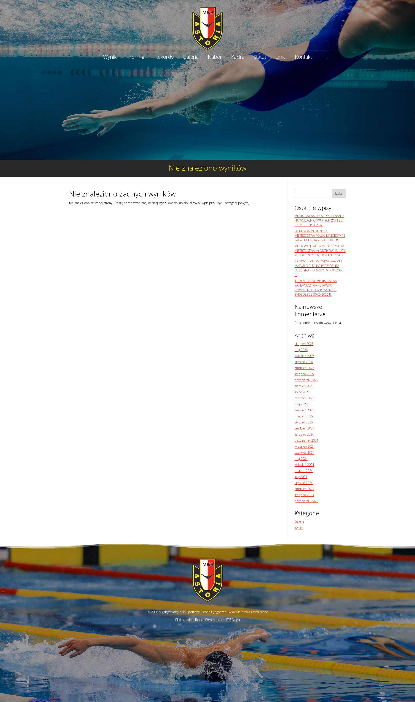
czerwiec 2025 (304, 398)
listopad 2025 (304, 374)
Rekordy (164, 57)
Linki (280, 57)
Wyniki (110, 57)
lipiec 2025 (302, 392)
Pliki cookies (184, 619)
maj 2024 (301, 458)
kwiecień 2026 (304, 356)
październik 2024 (306, 440)
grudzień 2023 (304, 489)
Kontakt (303, 57)
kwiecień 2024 (304, 465)
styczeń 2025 (304, 422)
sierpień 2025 (304, 386)
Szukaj (338, 193)
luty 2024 (301, 477)
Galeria (191, 57)
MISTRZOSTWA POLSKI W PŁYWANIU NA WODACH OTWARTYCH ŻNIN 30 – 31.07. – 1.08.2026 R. (320, 220)
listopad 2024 (304, 434)
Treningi (136, 57)
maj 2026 (301, 350)
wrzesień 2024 (304, 446)
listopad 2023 (304, 495)
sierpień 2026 (304, 344)
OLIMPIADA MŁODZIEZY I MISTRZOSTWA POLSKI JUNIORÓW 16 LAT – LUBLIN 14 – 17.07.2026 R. (320, 235)
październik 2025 (306, 380)
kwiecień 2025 (304, 410)
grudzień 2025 (304, 368)
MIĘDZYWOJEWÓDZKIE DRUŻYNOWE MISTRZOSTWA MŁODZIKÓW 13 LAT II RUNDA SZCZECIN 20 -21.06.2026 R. (320, 250)
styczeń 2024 (304, 483)
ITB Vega (233, 619)
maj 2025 (301, 404)
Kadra (237, 57)
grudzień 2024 (304, 428)
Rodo (199, 619)
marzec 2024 (304, 471)
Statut (260, 57)
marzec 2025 (304, 416)
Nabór (215, 57)
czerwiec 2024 (304, 452)
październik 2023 (306, 501)
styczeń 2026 (304, 362)
